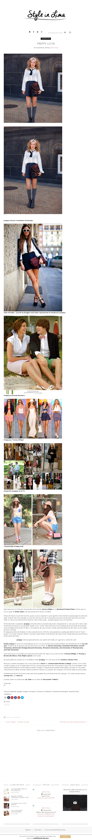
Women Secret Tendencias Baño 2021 (20, 796)
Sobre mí (28, 830)
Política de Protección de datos (55, 830)
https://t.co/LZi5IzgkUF (45, 816)
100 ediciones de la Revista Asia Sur (73, 722)
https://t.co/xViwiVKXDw (46, 798)
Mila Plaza (54, 48)
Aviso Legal (38, 830)
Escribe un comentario (13, 717)
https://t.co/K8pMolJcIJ (46, 814)
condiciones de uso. (41, 838)
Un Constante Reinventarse (16, 811)
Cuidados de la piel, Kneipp (19, 804)
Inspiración (46, 38)
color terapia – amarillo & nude (17, 722)
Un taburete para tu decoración (19, 789)
